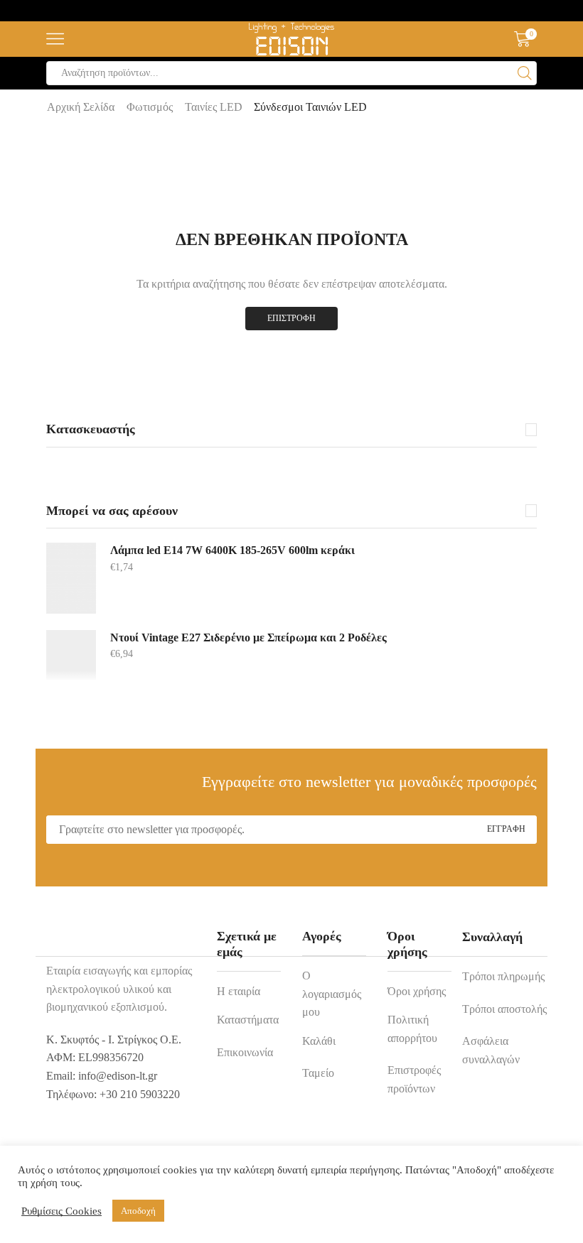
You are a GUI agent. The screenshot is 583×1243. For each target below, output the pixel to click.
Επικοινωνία (245, 1052)
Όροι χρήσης (416, 991)
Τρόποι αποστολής (504, 1009)
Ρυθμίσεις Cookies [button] (61, 1211)
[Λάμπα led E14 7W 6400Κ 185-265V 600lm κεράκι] (71, 578)
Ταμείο (318, 1073)
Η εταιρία (238, 991)
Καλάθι (319, 1041)
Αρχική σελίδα (80, 107)
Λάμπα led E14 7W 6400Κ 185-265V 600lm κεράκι (232, 550)
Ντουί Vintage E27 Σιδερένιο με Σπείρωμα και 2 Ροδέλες (248, 637)
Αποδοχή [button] (138, 1210)
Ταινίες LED (213, 107)
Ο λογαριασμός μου (331, 994)
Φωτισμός (150, 107)
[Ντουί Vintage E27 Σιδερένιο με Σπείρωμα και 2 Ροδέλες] (71, 655)
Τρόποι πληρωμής (503, 976)
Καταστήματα (248, 1020)
